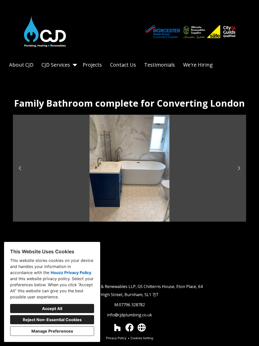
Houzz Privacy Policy (71, 272)
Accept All (52, 308)
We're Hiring (198, 64)
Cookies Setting (142, 338)
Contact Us (123, 64)
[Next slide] (239, 168)
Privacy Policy (116, 338)
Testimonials (159, 64)
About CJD (21, 64)
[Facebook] (129, 327)
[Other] (141, 327)
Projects (92, 64)
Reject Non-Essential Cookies (52, 319)
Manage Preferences (52, 331)
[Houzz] (117, 327)
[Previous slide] (20, 168)
